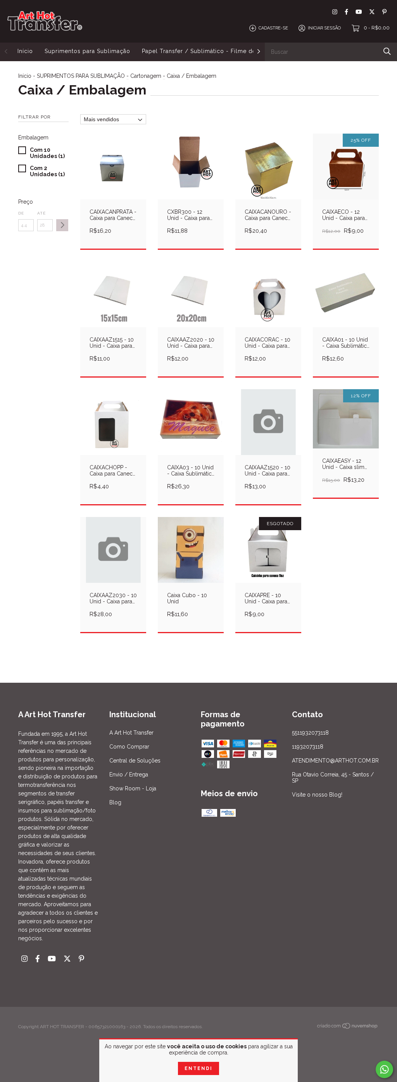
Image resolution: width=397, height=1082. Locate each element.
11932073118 (307, 747)
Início (25, 51)
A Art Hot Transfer (131, 733)
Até (41, 213)
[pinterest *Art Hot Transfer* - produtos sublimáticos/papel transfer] (384, 12)
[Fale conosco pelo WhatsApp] (384, 1069)
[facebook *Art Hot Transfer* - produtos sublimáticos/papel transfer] (346, 12)
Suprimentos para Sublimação (87, 51)
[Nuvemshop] (348, 1027)
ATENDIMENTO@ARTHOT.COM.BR (335, 760)
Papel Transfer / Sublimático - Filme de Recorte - (213, 51)
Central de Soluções (135, 760)
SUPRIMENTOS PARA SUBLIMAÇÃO (81, 76)
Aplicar (62, 225)
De (21, 213)
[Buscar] (387, 51)
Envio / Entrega (128, 774)
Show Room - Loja (132, 788)
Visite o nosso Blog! (317, 795)
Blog (115, 802)
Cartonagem (145, 76)
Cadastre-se (273, 28)
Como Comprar (129, 747)
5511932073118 (310, 733)
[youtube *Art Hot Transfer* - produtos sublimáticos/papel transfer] (358, 12)
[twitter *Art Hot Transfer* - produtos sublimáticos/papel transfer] (372, 12)
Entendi (198, 1068)
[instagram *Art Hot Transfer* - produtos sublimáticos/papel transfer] (334, 12)
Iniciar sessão (324, 28)
